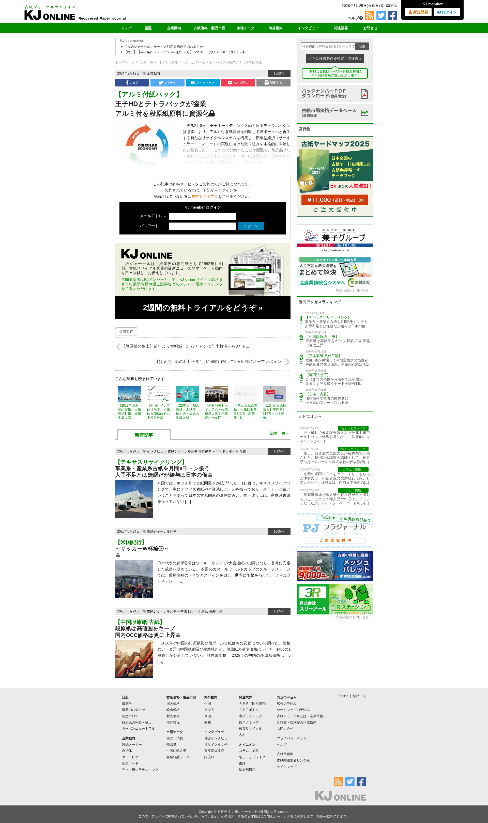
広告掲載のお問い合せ (352, 290)
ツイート (169, 82)
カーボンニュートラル (138, 728)
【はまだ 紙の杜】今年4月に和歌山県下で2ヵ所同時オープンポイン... (219, 361)
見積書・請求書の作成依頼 (296, 722)
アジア (209, 710)
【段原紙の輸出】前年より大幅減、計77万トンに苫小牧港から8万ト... (185, 346)
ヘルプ (353, 18)
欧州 (207, 722)
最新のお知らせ (133, 710)
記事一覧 (146, 62)
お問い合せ (285, 728)
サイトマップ (287, 767)
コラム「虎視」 (250, 751)
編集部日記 (247, 770)
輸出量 (171, 744)
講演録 (209, 757)
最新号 (127, 704)
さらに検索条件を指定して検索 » (335, 58)
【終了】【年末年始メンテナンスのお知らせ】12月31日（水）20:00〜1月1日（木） (185, 52)
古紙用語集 (285, 754)
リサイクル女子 (215, 744)
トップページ (125, 62)
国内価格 (173, 704)
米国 (243, 451)
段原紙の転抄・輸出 (137, 722)
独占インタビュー (217, 738)
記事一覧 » (279, 433)
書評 (242, 763)
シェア (134, 82)
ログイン (449, 12)
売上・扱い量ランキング (140, 770)
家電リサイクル (250, 728)
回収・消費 (174, 738)
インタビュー (308, 28)
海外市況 (215, 611)
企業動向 (174, 28)
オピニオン (247, 744)
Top (475, 801)
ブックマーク (205, 82)
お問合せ (370, 28)
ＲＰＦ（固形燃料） (254, 704)
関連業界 (341, 28)
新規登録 (420, 12)
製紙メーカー (132, 744)
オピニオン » (310, 416)
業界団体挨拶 (214, 751)
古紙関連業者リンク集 (293, 760)
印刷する (275, 82)
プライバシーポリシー (293, 738)
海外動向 (276, 28)
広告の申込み (287, 704)
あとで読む (240, 82)
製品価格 (173, 716)
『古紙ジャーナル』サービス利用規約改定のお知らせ (163, 47)
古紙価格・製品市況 (209, 28)
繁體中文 (359, 696)
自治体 (127, 751)
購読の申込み (287, 697)
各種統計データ (178, 757)
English (343, 696)
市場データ (245, 28)
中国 (183, 611)
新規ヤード (130, 763)
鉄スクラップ (249, 722)
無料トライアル (204, 196)
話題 (148, 28)
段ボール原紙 (198, 611)
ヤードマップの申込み (293, 710)
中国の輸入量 (176, 751)
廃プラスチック (250, 716)
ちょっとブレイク (252, 757)
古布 (242, 735)
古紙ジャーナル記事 (182, 451)
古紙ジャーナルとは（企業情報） (301, 716)
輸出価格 (173, 710)
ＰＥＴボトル (249, 710)
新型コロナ (130, 716)
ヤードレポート (227, 451)
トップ (126, 28)
